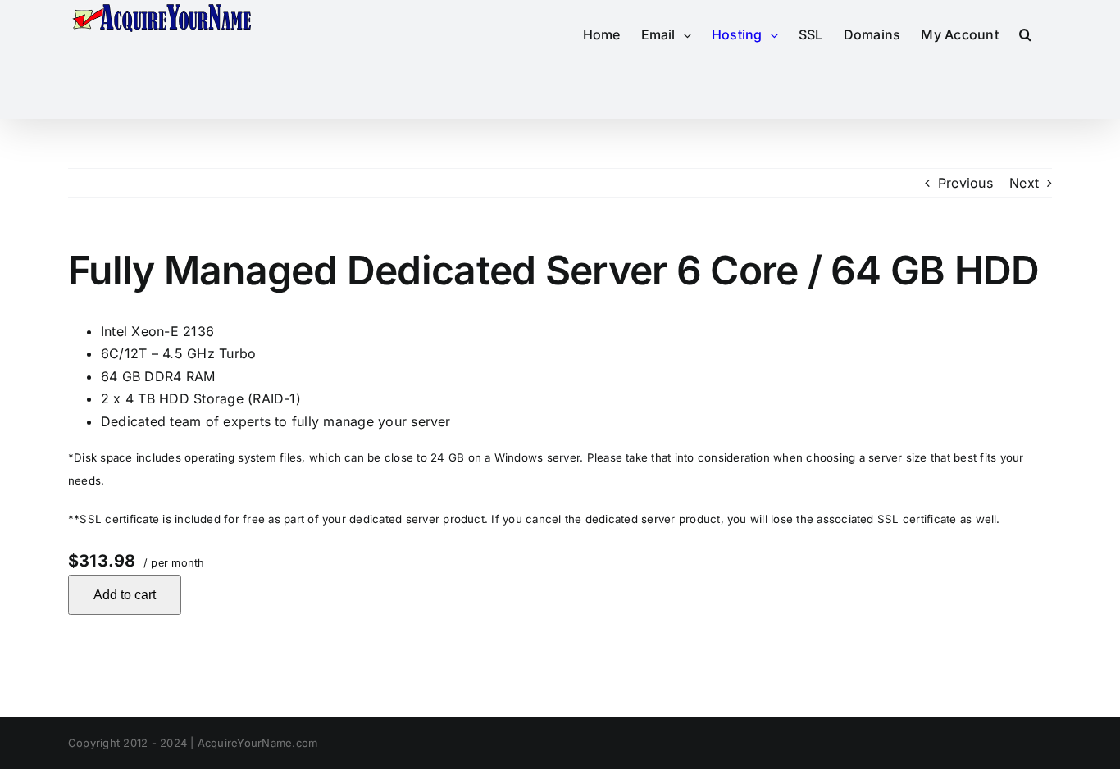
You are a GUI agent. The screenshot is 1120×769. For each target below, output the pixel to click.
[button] (1025, 34)
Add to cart (124, 595)
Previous (965, 183)
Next (1024, 183)
